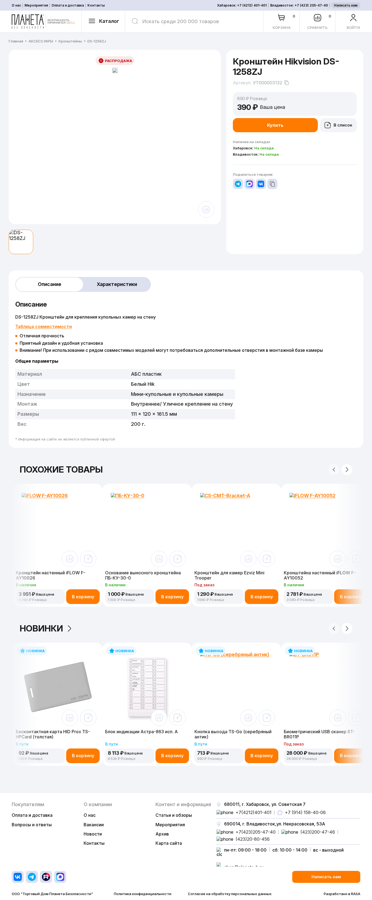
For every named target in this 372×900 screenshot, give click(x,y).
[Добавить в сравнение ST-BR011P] (338, 718)
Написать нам (346, 5)
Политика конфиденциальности (142, 894)
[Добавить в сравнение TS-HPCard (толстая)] (70, 718)
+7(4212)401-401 (254, 812)
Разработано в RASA (342, 894)
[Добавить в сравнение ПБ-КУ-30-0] (159, 559)
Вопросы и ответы (32, 824)
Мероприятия (36, 5)
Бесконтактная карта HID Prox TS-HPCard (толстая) (53, 734)
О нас (16, 5)
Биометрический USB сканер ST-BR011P (319, 734)
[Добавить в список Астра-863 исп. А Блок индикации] (177, 718)
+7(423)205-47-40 (256, 832)
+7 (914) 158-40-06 (305, 812)
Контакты (96, 5)
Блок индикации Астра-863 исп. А (141, 731)
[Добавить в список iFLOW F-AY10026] (88, 559)
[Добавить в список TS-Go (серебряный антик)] (267, 718)
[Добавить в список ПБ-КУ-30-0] (177, 559)
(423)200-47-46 (317, 832)
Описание (49, 284)
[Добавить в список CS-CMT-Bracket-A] (267, 559)
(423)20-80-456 (253, 839)
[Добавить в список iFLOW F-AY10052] (356, 559)
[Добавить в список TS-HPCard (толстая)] (88, 718)
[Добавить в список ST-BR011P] (356, 718)
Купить (275, 125)
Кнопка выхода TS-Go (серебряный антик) (233, 734)
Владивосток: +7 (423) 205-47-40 (299, 5)
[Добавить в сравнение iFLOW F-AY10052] (338, 559)
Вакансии (94, 824)
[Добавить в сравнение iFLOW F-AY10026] (70, 559)
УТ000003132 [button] (267, 82)
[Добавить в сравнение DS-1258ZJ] (206, 209)
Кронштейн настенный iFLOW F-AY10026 (50, 575)
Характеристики (117, 284)
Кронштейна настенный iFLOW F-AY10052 (320, 575)
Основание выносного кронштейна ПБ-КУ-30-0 (143, 575)
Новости (93, 833)
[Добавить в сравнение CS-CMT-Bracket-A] (248, 559)
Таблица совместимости (43, 326)
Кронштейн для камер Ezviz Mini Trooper (229, 575)
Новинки (41, 628)
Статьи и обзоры (173, 815)
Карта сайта (168, 843)
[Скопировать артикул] (286, 82)
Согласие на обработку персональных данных (230, 894)
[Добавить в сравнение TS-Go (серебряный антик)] (248, 718)
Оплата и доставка (67, 5)
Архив (162, 833)
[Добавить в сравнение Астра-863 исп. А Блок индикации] (159, 718)
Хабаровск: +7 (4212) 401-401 (242, 5)
